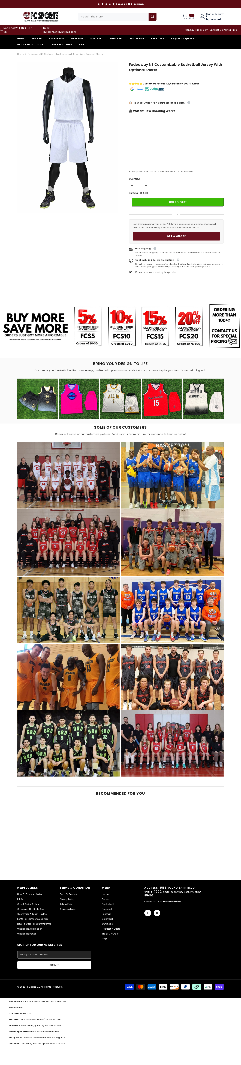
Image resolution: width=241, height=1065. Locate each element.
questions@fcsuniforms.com (59, 31)
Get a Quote (176, 236)
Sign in (208, 15)
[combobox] (113, 17)
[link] (68, 475)
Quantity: (134, 178)
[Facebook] (147, 913)
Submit (54, 965)
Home (20, 54)
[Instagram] (157, 913)
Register (219, 14)
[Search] (117, 17)
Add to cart (178, 202)
